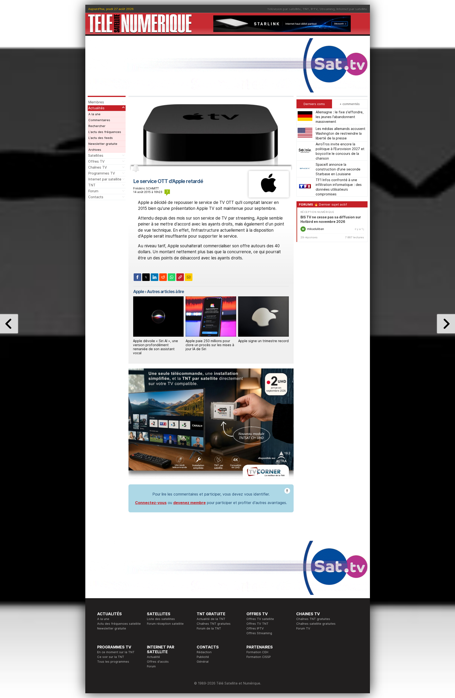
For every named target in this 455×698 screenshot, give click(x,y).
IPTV (314, 9)
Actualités (96, 108)
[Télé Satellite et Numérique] (139, 23)
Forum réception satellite (165, 623)
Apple (138, 291)
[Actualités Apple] (269, 196)
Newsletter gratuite (102, 144)
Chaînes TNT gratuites (214, 623)
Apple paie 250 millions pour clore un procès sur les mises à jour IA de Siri (210, 345)
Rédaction (204, 652)
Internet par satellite (352, 9)
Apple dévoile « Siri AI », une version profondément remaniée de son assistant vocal (155, 347)
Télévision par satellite (284, 9)
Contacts (95, 197)
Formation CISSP (258, 657)
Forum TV (303, 628)
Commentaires (99, 120)
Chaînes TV (97, 167)
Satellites (95, 155)
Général (203, 661)
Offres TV (96, 161)
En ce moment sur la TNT (116, 652)
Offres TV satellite (260, 619)
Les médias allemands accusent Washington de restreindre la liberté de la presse (340, 133)
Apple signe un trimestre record (263, 341)
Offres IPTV (255, 628)
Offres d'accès (158, 661)
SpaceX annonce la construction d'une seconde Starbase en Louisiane (338, 169)
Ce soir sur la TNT (110, 657)
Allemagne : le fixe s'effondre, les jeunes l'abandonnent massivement (340, 116)
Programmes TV (101, 173)
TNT (306, 9)
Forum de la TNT (209, 628)
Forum (93, 191)
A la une (94, 114)
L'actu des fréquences (104, 132)
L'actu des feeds (100, 138)
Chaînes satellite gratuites (316, 623)
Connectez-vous (151, 502)
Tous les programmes (113, 661)
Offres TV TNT (257, 623)
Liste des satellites (161, 619)
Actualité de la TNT (211, 619)
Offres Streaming (259, 633)
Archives (94, 150)
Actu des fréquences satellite (119, 623)
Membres (96, 102)
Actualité (153, 657)
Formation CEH (257, 652)
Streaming (327, 9)
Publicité (203, 657)
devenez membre (189, 502)
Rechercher (96, 126)
